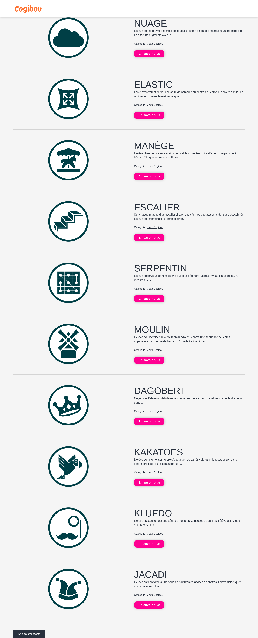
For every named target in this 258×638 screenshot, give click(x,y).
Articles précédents (29, 634)
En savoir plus (149, 54)
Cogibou (28, 9)
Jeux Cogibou (155, 43)
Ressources (202, 8)
